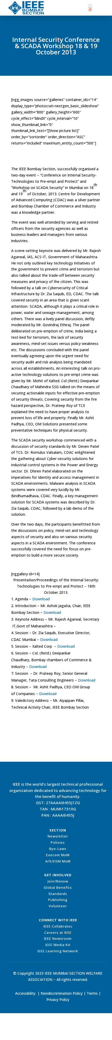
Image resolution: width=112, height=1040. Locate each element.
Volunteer (58, 906)
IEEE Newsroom (58, 938)
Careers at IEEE (58, 932)
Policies (58, 842)
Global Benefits (58, 887)
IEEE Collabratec (57, 926)
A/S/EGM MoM (58, 861)
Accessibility (25, 993)
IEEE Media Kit (58, 944)
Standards (57, 893)
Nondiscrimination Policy (62, 993)
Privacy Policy (57, 999)
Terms (92, 993)
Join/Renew (58, 881)
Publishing (57, 899)
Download (41, 598)
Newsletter (58, 836)
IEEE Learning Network (58, 951)
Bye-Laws (57, 848)
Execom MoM (58, 855)
